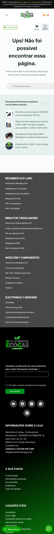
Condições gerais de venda (18, 519)
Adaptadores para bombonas (17, 194)
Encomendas (11, 482)
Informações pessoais (15, 479)
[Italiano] (47, 15)
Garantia (9, 532)
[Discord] (13, 404)
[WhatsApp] (40, 404)
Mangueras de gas (13, 198)
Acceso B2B (12, 27)
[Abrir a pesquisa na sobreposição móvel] (6, 15)
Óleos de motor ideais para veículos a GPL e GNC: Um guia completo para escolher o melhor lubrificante (31, 124)
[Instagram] (31, 404)
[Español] (44, 15)
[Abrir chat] (48, 528)
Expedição (10, 512)
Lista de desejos (13, 489)
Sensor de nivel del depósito (17, 322)
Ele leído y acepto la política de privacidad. (27, 385)
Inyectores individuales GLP (16, 263)
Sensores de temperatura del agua (19, 312)
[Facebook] (22, 404)
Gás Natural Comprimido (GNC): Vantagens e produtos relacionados (31, 135)
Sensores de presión (13, 307)
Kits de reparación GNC (15, 248)
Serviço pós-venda (14, 522)
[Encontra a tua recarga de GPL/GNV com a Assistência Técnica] (9, 113)
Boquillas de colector (14, 283)
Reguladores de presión (15, 238)
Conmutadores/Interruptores (17, 317)
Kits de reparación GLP (14, 233)
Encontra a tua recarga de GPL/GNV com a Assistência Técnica (31, 113)
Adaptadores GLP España (15, 189)
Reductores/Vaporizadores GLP (18, 223)
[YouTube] (27, 413)
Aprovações (11, 525)
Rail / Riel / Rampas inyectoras (18, 273)
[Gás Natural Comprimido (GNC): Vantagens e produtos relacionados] (9, 135)
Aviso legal (10, 515)
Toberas (8, 288)
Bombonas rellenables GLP (16, 183)
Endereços (10, 485)
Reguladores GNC (12, 243)
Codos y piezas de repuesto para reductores (23, 228)
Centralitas (9, 302)
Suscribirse (15, 391)
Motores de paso (12, 278)
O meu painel (11, 475)
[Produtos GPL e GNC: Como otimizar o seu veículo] (9, 146)
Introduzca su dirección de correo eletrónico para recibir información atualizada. (26, 367)
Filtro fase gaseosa (13, 203)
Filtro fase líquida (12, 208)
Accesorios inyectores (14, 268)
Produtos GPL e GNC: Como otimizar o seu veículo (31, 146)
